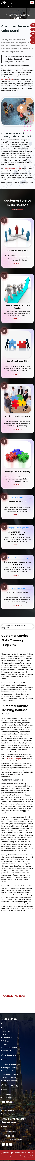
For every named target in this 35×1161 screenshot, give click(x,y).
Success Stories (8, 1111)
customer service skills (12, 169)
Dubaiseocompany (29, 1157)
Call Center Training (10, 1074)
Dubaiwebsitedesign (20, 1156)
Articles (6, 1041)
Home (5, 1028)
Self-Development (10, 1081)
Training (6, 1034)
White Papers (8, 1114)
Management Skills (10, 1068)
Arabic (26, 6)
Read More (16, 264)
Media (5, 1044)
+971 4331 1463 (9, 1136)
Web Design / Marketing (12, 1047)
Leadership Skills (9, 1071)
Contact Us (7, 1051)
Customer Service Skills (11, 1064)
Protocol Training (9, 1077)
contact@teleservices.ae (13, 1139)
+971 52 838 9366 (10, 1132)
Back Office (7, 1098)
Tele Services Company (13, 759)
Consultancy (7, 1038)
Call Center (7, 1094)
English (31, 6)
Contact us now (14, 996)
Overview (6, 1031)
